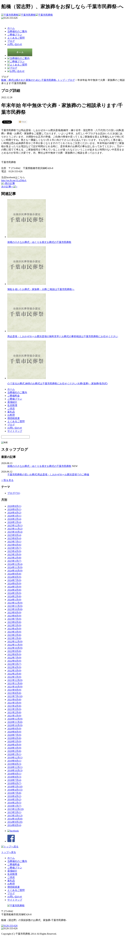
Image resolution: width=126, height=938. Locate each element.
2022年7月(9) (14, 657)
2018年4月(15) (14, 789)
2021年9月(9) (14, 690)
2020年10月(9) (14, 725)
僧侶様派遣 (13, 418)
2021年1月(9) (14, 715)
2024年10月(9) (14, 570)
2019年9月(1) (14, 760)
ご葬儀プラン (14, 34)
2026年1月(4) (14, 522)
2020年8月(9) (14, 731)
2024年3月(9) (14, 593)
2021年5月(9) (14, 702)
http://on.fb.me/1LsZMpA (13, 180)
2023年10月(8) (14, 609)
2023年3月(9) (14, 632)
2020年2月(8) (14, 751)
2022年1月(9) (14, 677)
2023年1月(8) (14, 638)
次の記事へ (7, 186)
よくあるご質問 (16, 38)
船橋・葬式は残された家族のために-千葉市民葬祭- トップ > (34, 80)
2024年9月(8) (14, 574)
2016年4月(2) (14, 796)
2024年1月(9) (14, 599)
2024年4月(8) (14, 590)
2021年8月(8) (14, 693)
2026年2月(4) (14, 519)
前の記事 (10, 183)
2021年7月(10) (14, 696)
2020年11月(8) (14, 722)
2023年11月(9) (14, 606)
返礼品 (11, 411)
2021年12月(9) (14, 680)
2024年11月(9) (14, 567)
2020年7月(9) (14, 735)
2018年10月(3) (14, 770)
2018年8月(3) (14, 777)
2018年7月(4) (14, 780)
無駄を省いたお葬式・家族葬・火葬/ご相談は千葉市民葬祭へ (40, 289)
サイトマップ (14, 431)
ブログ (11, 41)
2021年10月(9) (14, 686)
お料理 (11, 415)
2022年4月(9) (14, 667)
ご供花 (11, 408)
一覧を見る (7, 480)
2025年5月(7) (14, 548)
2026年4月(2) (14, 512)
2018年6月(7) (14, 783)
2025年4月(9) (14, 551)
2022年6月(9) (14, 661)
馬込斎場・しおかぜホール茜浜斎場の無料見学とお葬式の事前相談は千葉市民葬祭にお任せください (62, 336)
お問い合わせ (14, 44)
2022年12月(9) (14, 641)
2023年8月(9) (14, 615)
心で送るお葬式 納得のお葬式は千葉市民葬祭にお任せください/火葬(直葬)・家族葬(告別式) (57, 383)
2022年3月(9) (14, 670)
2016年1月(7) (14, 806)
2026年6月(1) (14, 509)
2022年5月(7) (14, 664)
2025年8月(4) (14, 538)
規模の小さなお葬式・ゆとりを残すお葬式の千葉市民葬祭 (39, 242)
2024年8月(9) (14, 577)
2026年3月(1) (14, 516)
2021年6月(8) (14, 699)
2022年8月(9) (14, 654)
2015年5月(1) (14, 812)
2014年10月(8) (14, 819)
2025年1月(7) (14, 561)
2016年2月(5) (14, 802)
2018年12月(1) (14, 767)
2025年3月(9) (14, 554)
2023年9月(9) (14, 612)
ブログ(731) (13, 493)
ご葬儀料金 (13, 395)
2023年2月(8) (14, 635)
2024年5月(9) (14, 586)
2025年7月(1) (14, 541)
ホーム (11, 28)
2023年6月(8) (14, 622)
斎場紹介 (12, 402)
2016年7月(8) (14, 793)
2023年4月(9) (14, 628)
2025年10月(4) (14, 532)
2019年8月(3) (14, 764)
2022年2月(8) (14, 673)
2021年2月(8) (14, 712)
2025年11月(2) (14, 528)
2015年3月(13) (14, 815)
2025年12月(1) (14, 525)
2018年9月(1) (14, 773)
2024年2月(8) (14, 596)
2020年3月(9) (14, 748)
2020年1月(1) (14, 754)
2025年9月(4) (14, 535)
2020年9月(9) (14, 728)
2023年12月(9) (14, 603)
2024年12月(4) (14, 564)
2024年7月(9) (14, 580)
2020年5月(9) (14, 741)
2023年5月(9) (14, 625)
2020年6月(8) (14, 738)
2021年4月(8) (14, 706)
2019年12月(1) (14, 757)
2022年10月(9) (14, 648)
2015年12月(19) (15, 809)
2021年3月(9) (14, 709)
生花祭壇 (12, 405)
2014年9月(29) (14, 822)
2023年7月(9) (14, 619)
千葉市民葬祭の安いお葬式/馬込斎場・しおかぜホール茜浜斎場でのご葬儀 (48, 474)
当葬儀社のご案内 (17, 31)
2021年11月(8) (14, 683)
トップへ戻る (8, 852)
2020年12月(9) (14, 719)
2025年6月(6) (14, 545)
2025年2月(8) (14, 557)
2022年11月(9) (14, 644)
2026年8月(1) (14, 506)
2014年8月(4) (14, 825)
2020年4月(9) (14, 744)
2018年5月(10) (14, 786)
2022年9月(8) (14, 651)
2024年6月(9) (14, 583)
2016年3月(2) (14, 799)
